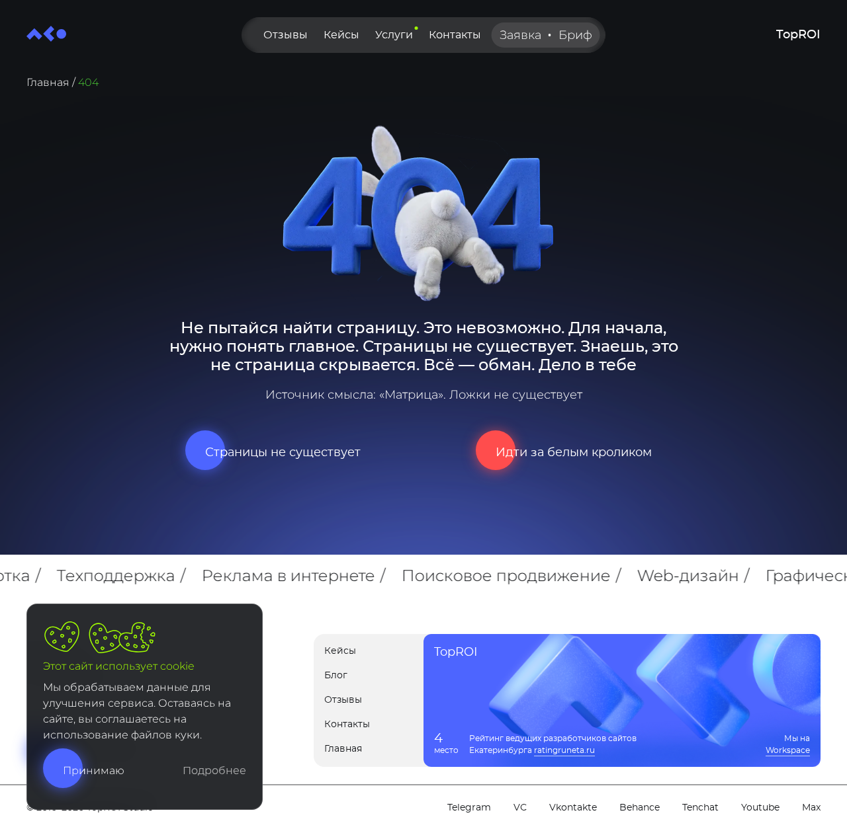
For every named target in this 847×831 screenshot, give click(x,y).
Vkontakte (573, 807)
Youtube (760, 807)
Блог (335, 675)
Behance (639, 807)
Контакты (455, 35)
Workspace (788, 750)
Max (811, 807)
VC (520, 807)
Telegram (469, 807)
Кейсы (341, 35)
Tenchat (700, 807)
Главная (47, 82)
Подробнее (214, 771)
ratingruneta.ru (564, 750)
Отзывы (285, 35)
